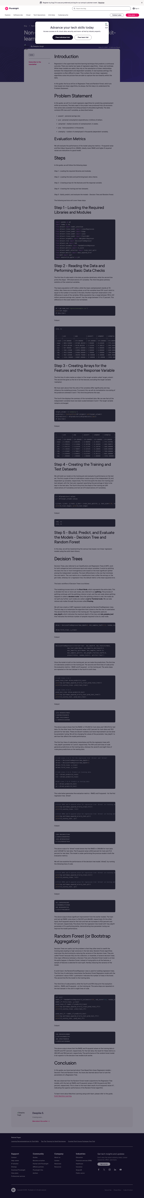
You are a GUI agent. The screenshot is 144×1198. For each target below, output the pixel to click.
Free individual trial (63, 37)
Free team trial (83, 37)
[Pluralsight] (12, 8)
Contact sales (116, 15)
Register (101, 3)
